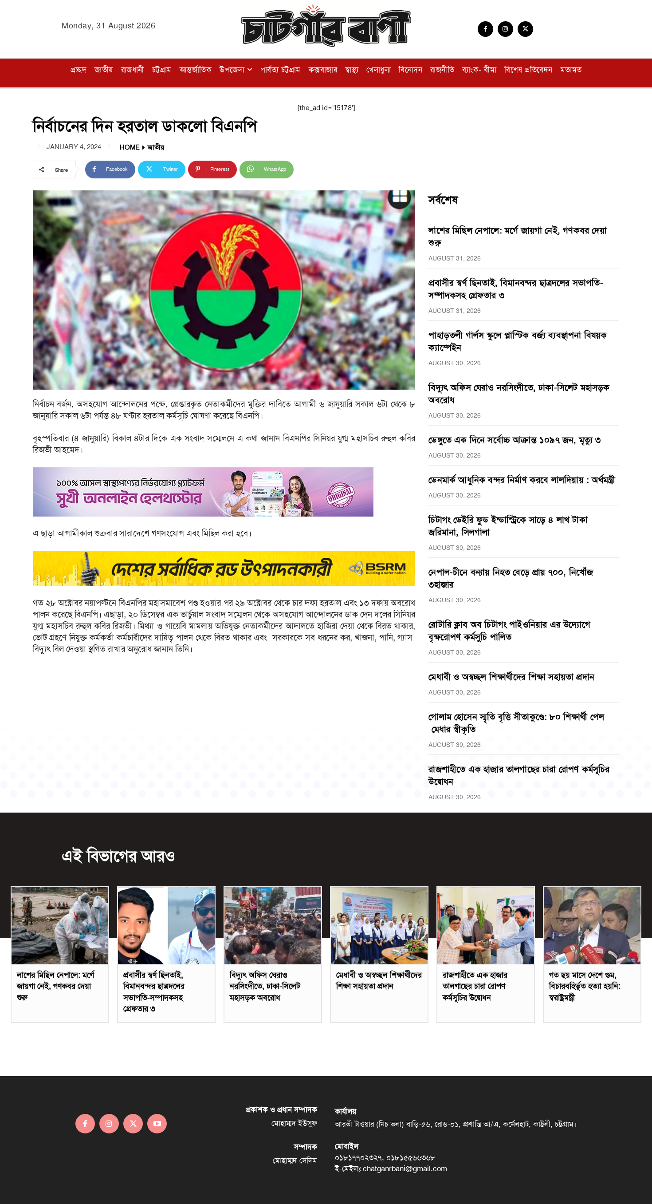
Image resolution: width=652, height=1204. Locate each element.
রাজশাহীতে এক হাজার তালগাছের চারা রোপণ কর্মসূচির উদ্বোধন (475, 986)
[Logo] (326, 25)
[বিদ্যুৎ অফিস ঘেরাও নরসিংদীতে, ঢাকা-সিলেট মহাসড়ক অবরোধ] (272, 925)
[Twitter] (525, 29)
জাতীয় (156, 147)
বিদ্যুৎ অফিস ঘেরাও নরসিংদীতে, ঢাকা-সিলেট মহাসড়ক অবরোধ (265, 986)
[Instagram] (505, 29)
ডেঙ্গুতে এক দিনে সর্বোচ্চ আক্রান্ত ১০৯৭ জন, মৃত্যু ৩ (514, 440)
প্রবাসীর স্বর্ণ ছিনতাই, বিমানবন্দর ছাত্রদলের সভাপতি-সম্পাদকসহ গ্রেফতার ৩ (154, 992)
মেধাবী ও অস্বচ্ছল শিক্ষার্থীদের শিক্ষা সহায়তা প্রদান (511, 677)
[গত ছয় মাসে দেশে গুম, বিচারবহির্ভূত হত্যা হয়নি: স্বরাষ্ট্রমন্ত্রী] (592, 925)
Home (130, 147)
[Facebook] (485, 29)
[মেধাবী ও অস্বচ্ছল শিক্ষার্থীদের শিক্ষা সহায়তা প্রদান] (379, 925)
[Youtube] (157, 1123)
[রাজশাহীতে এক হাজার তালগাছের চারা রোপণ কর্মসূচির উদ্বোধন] (485, 925)
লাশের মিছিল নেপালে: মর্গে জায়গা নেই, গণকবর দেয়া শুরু (55, 986)
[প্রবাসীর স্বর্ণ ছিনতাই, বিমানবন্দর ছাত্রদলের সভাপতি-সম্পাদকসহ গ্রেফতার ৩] (166, 925)
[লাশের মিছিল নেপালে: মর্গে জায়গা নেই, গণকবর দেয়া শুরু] (60, 925)
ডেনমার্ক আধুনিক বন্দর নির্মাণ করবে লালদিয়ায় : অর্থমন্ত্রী (521, 480)
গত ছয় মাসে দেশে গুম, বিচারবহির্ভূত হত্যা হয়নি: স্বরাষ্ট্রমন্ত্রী (585, 986)
